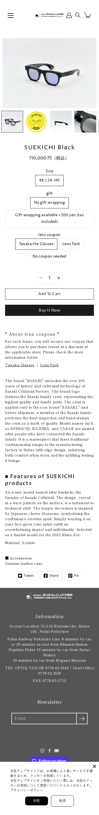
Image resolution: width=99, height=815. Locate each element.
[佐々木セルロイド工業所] (49, 15)
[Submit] (82, 718)
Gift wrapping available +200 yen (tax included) (49, 218)
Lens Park (71, 244)
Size (49, 171)
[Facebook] (49, 751)
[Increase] (58, 277)
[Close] (94, 766)
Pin (76, 576)
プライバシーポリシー (26, 790)
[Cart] (88, 15)
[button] (78, 15)
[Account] (69, 15)
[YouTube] (56, 751)
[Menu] (10, 15)
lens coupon (49, 234)
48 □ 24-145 (49, 180)
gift (49, 193)
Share (54, 576)
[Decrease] (40, 277)
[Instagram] (42, 751)
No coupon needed (49, 256)
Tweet (29, 576)
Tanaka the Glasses (36, 244)
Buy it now (49, 310)
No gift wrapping (49, 202)
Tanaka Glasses (19, 364)
